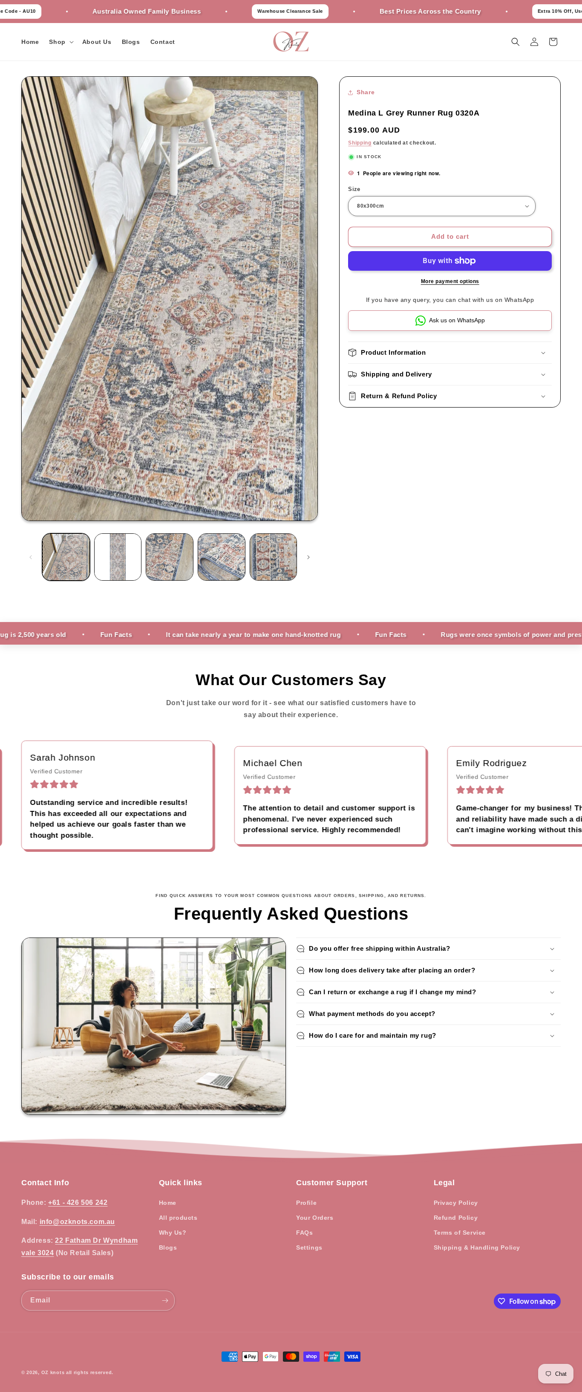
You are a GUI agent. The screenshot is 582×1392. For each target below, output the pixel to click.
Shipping (360, 143)
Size (354, 189)
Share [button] (366, 92)
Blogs (168, 1247)
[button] (60, 42)
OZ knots (53, 1372)
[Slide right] (308, 557)
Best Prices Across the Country (374, 11)
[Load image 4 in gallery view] (221, 557)
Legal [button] (444, 1182)
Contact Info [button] (45, 1182)
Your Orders (315, 1217)
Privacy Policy (456, 1202)
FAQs (304, 1232)
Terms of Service (460, 1232)
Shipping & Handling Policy (477, 1247)
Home (167, 1202)
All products (178, 1217)
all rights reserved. (89, 1372)
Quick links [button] (181, 1182)
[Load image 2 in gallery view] (118, 557)
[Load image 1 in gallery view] (66, 557)
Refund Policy (456, 1217)
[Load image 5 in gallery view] (273, 557)
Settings (309, 1247)
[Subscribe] (165, 1301)
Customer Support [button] (332, 1182)
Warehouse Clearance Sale (234, 11)
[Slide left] (30, 557)
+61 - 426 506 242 (77, 1202)
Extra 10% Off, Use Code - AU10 (520, 11)
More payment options (450, 281)
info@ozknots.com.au (77, 1221)
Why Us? (173, 1232)
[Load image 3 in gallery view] (169, 557)
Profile (306, 1202)
